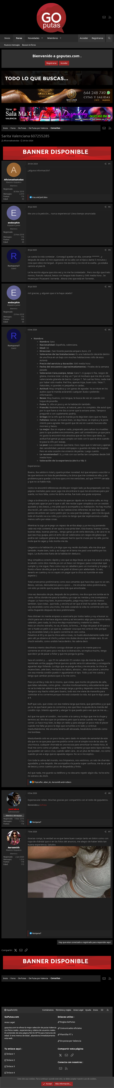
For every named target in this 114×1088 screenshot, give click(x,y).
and (39, 197)
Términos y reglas (63, 1010)
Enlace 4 (10, 1072)
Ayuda (88, 1010)
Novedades (33, 38)
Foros (19, 38)
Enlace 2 (10, 1060)
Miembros (52, 38)
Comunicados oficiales (71, 1028)
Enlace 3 (10, 1066)
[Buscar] (109, 38)
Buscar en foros (29, 45)
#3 (109, 250)
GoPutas (43, 805)
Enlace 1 (10, 1054)
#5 (109, 329)
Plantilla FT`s (66, 1034)
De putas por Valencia (70, 1041)
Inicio (7, 38)
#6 (109, 793)
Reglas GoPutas (67, 1022)
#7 (109, 831)
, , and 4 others (52, 782)
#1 (109, 163)
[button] (42, 38)
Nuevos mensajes (12, 45)
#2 (109, 207)
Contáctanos (48, 1010)
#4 (109, 286)
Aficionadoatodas (11, 140)
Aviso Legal (78, 1010)
